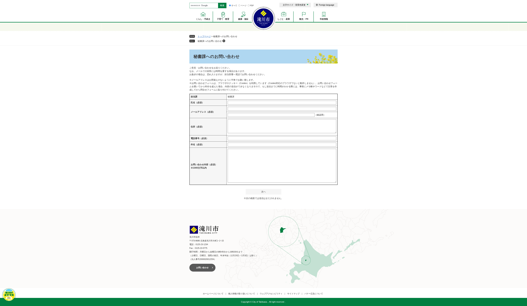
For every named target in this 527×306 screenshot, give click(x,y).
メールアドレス (203, 112)
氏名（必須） (197, 102)
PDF (252, 5)
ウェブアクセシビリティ (271, 293)
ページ (243, 5)
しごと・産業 (283, 19)
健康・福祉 (243, 19)
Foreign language (326, 5)
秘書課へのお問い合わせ (210, 41)
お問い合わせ (202, 267)
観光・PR (303, 19)
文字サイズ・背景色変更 (294, 5)
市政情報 (324, 19)
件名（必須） (197, 144)
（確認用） (320, 115)
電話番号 (199, 138)
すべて (234, 5)
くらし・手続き (203, 19)
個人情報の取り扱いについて (241, 293)
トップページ (204, 36)
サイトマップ (293, 293)
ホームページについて (213, 293)
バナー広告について (313, 293)
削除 (223, 41)
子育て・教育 (223, 19)
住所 (197, 126)
